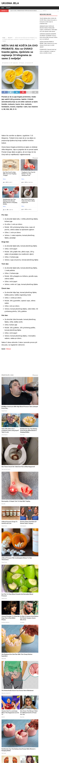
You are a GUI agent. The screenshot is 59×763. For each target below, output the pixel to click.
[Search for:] (49, 10)
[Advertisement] (20, 25)
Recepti (8, 7)
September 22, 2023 (8, 62)
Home (2, 7)
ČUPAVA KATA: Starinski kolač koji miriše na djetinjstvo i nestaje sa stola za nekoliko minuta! (48, 51)
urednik (16, 62)
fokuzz (8, 349)
